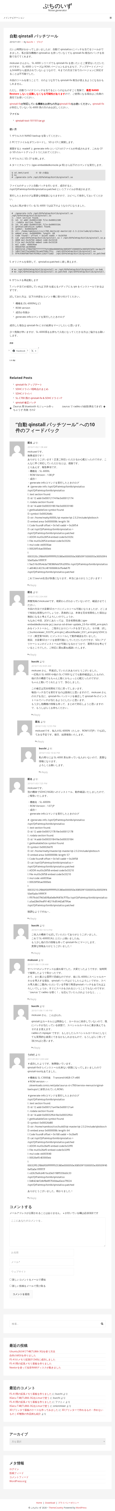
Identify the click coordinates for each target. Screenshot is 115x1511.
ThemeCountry (56, 1507)
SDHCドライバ (24, 393)
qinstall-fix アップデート (29, 384)
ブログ (40, 41)
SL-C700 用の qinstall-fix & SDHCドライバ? (39, 398)
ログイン (14, 1469)
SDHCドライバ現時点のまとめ (32, 389)
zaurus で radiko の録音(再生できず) (82, 406)
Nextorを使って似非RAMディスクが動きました (35, 1367)
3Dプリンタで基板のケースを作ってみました (33, 1410)
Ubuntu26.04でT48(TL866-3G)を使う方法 (32, 1351)
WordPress (81, 1507)
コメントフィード (19, 1477)
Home (39, 1502)
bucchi (30, 41)
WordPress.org (17, 1481)
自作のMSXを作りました (22, 1355)
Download (50, 1502)
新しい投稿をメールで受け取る (29, 1286)
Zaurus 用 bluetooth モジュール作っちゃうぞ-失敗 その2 (33, 408)
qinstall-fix (15, 103)
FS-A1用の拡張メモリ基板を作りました (30, 1363)
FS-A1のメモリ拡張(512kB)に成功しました (32, 1359)
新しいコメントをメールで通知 (29, 1279)
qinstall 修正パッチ (26, 402)
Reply (33, 585)
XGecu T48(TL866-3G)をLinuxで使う (29, 1397)
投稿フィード (16, 1473)
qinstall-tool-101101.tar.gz (30, 120)
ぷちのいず (57, 6)
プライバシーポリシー (68, 1502)
